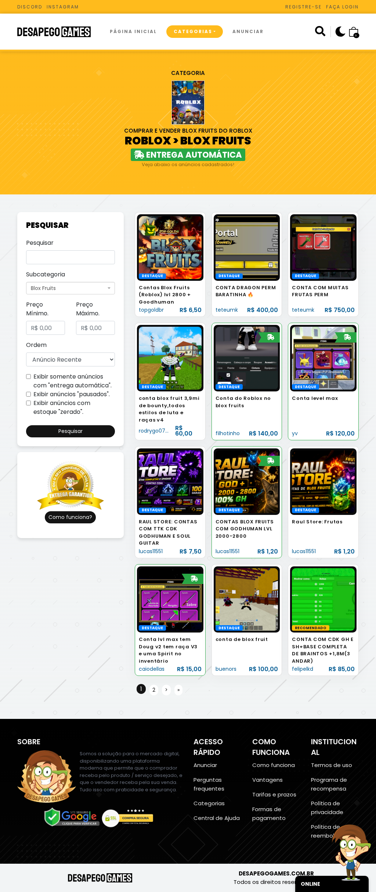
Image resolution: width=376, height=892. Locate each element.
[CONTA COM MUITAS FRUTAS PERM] (323, 247)
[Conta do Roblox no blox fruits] (247, 358)
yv (295, 433)
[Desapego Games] (58, 31)
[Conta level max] (323, 358)
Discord (29, 7)
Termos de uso (331, 765)
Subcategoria (45, 274)
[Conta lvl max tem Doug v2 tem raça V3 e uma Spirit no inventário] (170, 599)
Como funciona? (70, 517)
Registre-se (303, 7)
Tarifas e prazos (274, 794)
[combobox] (70, 288)
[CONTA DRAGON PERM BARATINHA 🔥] (247, 247)
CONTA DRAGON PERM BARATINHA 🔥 (246, 291)
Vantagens (267, 780)
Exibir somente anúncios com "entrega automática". (72, 381)
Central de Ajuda (217, 818)
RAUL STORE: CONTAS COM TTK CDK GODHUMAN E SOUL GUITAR (168, 532)
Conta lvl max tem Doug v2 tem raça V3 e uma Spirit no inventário (168, 650)
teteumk (227, 310)
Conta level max (315, 398)
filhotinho (228, 433)
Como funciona (273, 765)
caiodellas (151, 669)
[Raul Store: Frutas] (323, 481)
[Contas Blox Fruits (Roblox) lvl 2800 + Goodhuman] (170, 247)
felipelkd (302, 669)
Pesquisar (40, 243)
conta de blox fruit (242, 639)
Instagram (63, 7)
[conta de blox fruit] (247, 599)
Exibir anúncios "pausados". (71, 394)
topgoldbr (151, 310)
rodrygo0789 (155, 430)
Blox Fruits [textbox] (43, 288)
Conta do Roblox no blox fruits (243, 402)
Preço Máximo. (88, 309)
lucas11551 (151, 551)
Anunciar (248, 31)
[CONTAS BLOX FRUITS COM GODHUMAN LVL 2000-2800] (247, 481)
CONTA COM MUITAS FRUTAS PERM (320, 291)
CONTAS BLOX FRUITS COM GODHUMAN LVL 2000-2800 (245, 529)
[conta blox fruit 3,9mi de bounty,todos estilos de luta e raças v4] (170, 358)
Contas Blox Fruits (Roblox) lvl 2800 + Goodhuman (165, 294)
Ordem (36, 345)
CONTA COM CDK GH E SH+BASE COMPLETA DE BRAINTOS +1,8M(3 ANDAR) (323, 650)
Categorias (193, 31)
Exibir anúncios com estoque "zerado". (61, 407)
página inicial (133, 31)
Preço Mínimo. (37, 309)
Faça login (342, 7)
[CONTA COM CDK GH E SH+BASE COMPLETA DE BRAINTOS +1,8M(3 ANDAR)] (323, 599)
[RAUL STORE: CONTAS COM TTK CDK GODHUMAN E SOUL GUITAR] (170, 481)
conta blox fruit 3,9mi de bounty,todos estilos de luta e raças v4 (169, 409)
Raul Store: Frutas (317, 521)
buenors (226, 669)
